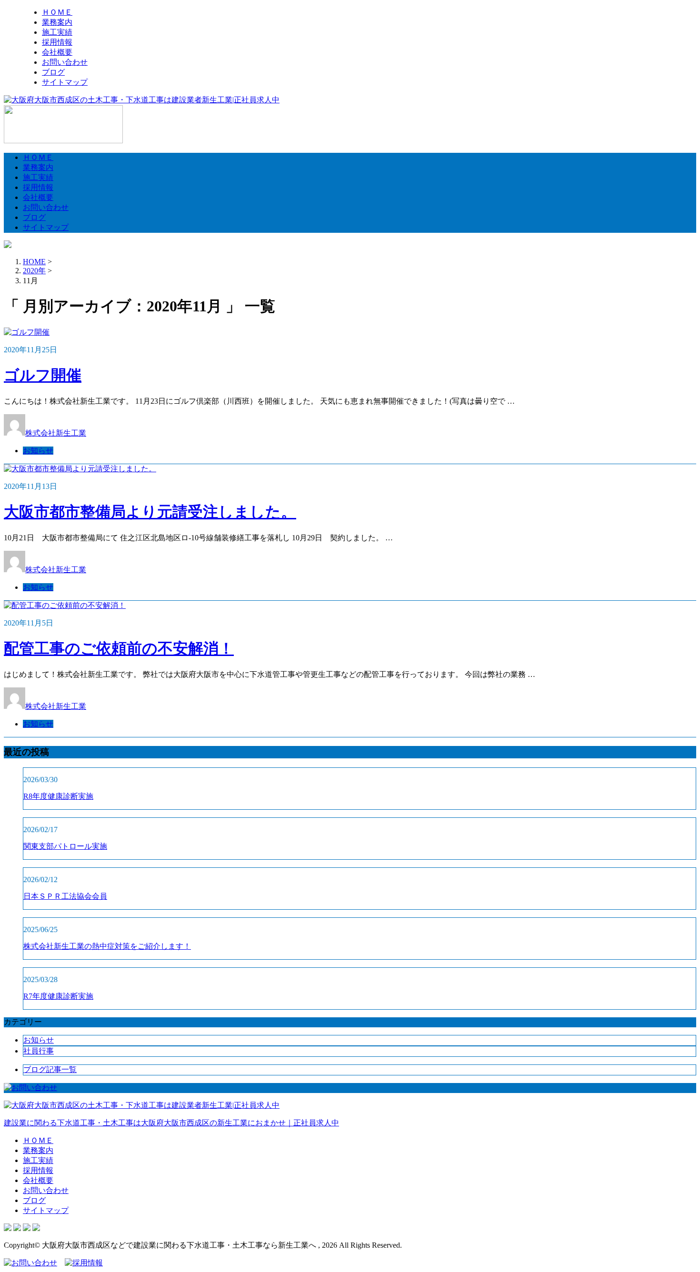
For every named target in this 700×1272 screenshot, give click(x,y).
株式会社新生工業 (55, 433)
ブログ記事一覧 (50, 1069)
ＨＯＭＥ (57, 12)
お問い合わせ (65, 62)
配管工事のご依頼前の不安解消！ (119, 648)
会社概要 (57, 52)
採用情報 (57, 42)
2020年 (34, 271)
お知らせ (38, 451)
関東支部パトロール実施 (65, 846)
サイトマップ (65, 82)
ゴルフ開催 (42, 375)
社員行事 (38, 1051)
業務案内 (57, 22)
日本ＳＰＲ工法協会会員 (65, 896)
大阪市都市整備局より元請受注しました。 (150, 511)
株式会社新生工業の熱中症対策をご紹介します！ (107, 946)
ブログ (53, 72)
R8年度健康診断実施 (58, 796)
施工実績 (57, 32)
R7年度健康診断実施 (58, 996)
